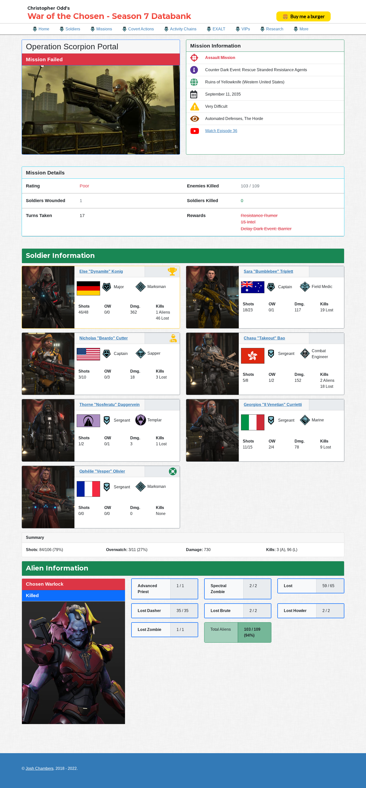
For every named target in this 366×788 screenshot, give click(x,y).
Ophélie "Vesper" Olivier (102, 471)
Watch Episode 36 (221, 131)
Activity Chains (183, 29)
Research (274, 29)
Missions (104, 29)
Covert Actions (141, 29)
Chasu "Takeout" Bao (264, 338)
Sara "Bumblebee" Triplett (268, 271)
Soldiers (72, 29)
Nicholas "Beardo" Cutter (103, 338)
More (304, 29)
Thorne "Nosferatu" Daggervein (109, 404)
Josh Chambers (40, 768)
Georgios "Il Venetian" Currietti (273, 404)
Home (44, 29)
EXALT (219, 29)
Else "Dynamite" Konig (101, 271)
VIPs (246, 29)
